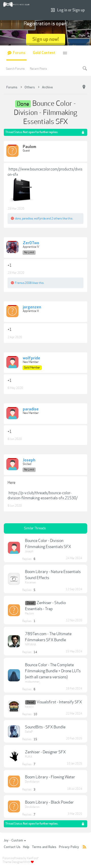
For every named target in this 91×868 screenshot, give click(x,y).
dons (18, 218)
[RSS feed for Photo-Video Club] (84, 847)
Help (26, 847)
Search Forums (15, 68)
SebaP (29, 731)
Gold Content (44, 53)
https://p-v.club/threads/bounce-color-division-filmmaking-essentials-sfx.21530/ (43, 496)
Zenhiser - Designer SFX (45, 752)
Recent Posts (38, 68)
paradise (27, 218)
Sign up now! (45, 39)
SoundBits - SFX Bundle (45, 727)
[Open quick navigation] (84, 87)
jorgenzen (32, 307)
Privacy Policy (69, 847)
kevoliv (29, 706)
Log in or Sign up (71, 10)
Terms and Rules (44, 847)
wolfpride (40, 218)
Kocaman (30, 582)
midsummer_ (32, 681)
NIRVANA (30, 644)
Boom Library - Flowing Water (50, 777)
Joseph (29, 460)
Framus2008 (23, 283)
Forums (19, 53)
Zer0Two (31, 243)
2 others (56, 218)
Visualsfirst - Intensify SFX (59, 702)
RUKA (28, 756)
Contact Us (12, 847)
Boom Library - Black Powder (49, 802)
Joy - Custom (13, 840)
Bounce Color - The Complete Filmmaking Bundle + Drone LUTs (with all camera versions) (53, 671)
